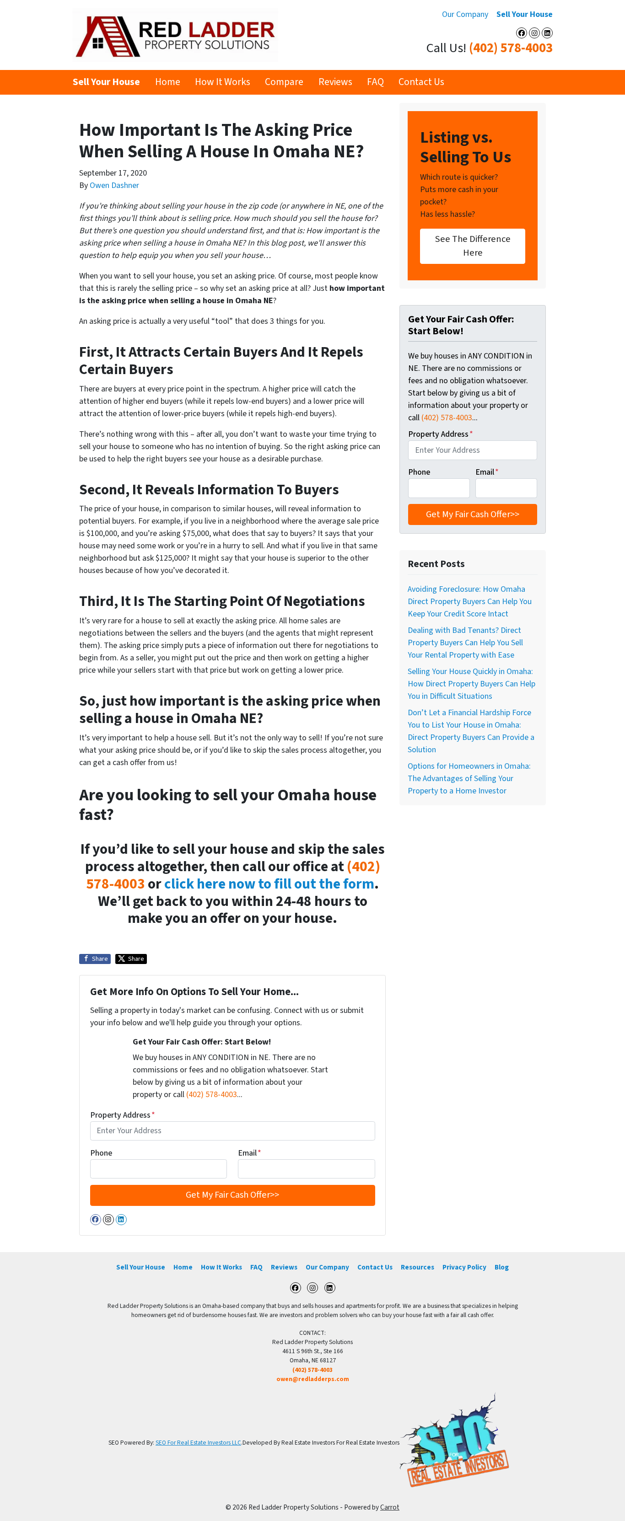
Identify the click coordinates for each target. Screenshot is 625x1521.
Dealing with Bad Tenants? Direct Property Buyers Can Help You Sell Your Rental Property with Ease (465, 643)
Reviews (335, 82)
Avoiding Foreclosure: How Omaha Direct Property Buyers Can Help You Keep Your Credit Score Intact (470, 602)
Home (167, 82)
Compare (284, 82)
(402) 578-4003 (511, 48)
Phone (101, 1153)
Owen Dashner (114, 185)
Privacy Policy (464, 1267)
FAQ (375, 82)
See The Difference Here (473, 245)
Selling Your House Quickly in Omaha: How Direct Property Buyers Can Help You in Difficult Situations (471, 684)
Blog (502, 1267)
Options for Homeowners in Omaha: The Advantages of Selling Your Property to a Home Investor (469, 778)
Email (249, 1153)
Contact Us (421, 82)
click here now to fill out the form (269, 884)
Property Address (122, 1115)
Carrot (389, 1507)
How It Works (222, 82)
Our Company (465, 14)
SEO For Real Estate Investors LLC (198, 1442)
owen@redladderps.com (312, 1379)
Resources (417, 1267)
